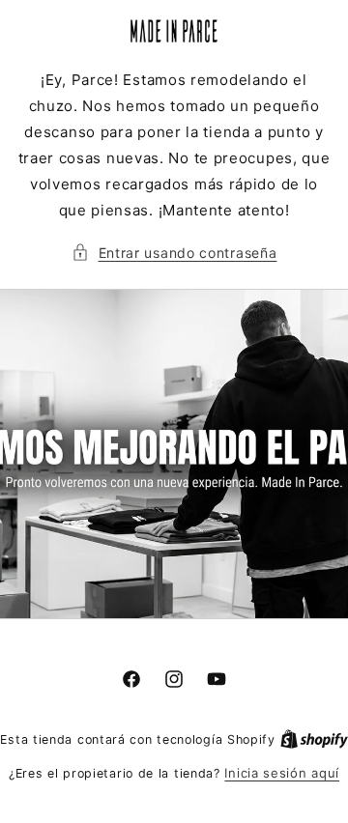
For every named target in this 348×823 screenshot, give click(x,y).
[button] (174, 253)
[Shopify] (314, 739)
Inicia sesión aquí (281, 772)
